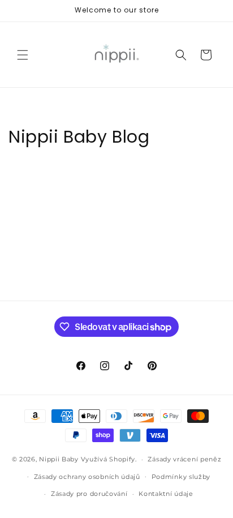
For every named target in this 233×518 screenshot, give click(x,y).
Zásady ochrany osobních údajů (87, 477)
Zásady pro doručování (89, 494)
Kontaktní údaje (166, 494)
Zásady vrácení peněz (184, 459)
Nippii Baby (59, 459)
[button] (22, 54)
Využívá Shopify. (109, 459)
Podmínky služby (181, 477)
